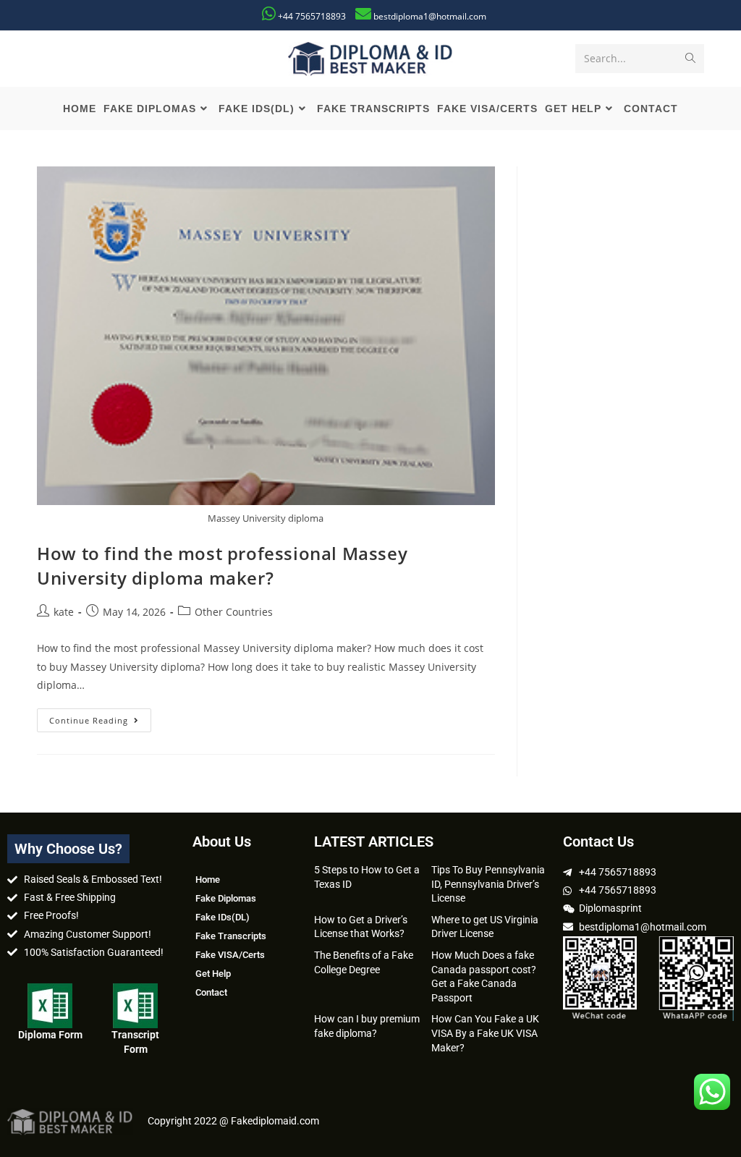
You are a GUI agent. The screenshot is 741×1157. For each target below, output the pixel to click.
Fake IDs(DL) (222, 917)
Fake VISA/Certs (230, 954)
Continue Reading (100, 717)
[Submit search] (690, 58)
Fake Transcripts (230, 936)
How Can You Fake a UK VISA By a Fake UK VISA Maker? (485, 1033)
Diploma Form (50, 1035)
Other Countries (234, 612)
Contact (211, 992)
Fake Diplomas (225, 898)
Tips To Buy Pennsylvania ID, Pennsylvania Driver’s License (488, 884)
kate (64, 612)
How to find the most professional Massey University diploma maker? (222, 565)
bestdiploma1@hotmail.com (429, 16)
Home (207, 879)
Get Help (213, 973)
